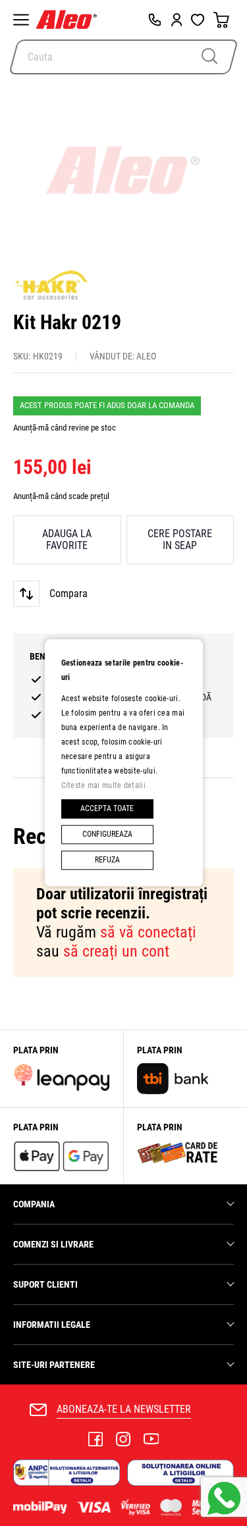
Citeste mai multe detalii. (104, 785)
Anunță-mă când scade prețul (61, 496)
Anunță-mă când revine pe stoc (64, 428)
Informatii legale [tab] (51, 1324)
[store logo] (69, 20)
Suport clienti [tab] (45, 1284)
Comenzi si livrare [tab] (53, 1244)
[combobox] (123, 57)
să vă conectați (148, 932)
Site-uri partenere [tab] (54, 1364)
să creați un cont (116, 951)
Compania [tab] (34, 1204)
